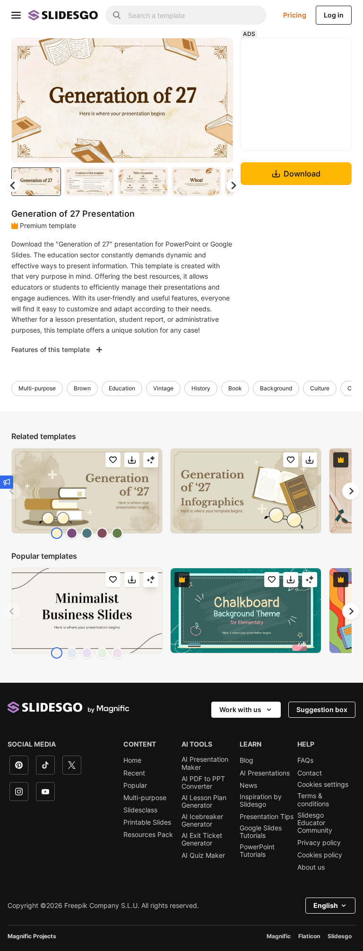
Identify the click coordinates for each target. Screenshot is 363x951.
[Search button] (116, 15)
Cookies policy (319, 855)
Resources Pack (148, 834)
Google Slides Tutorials (261, 831)
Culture (319, 388)
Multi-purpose (37, 388)
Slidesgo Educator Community (314, 822)
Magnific (279, 936)
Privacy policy (319, 842)
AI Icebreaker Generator (202, 820)
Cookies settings (322, 784)
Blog (246, 760)
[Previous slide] (12, 491)
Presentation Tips (267, 816)
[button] (233, 185)
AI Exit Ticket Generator (202, 839)
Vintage (163, 388)
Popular (135, 785)
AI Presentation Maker (205, 763)
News (248, 785)
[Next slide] (218, 100)
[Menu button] (16, 15)
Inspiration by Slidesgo (261, 800)
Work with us (240, 709)
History (200, 388)
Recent (134, 773)
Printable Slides (147, 822)
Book (235, 388)
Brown (82, 388)
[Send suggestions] (6, 482)
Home (132, 760)
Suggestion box (321, 709)
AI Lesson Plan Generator (204, 801)
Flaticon (309, 936)
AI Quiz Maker (203, 855)
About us (311, 867)
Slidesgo (340, 936)
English (325, 905)
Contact (309, 773)
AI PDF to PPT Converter (203, 782)
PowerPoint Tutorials (257, 850)
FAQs (305, 760)
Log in (334, 15)
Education (122, 388)
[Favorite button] (192, 53)
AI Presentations (265, 773)
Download (302, 173)
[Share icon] (216, 53)
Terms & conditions (313, 799)
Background (276, 388)
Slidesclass (140, 810)
